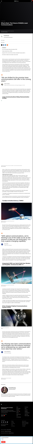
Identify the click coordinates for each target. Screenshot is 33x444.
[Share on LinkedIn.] (5, 45)
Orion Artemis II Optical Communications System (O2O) (10, 54)
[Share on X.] (1, 45)
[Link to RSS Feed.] (7, 45)
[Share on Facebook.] (3, 45)
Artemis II (20, 332)
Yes (2, 438)
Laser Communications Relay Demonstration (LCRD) (9, 49)
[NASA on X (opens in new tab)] (5, 422)
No (2, 439)
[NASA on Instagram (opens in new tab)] (3, 422)
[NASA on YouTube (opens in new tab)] (7, 422)
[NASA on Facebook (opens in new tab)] (1, 422)
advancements (19, 172)
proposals (13, 190)
